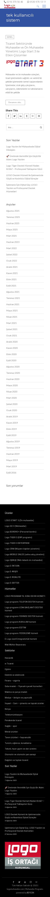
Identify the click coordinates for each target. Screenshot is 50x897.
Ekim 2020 (11, 354)
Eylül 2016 (11, 472)
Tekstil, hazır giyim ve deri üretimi (20, 749)
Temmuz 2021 (13, 298)
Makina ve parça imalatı (16, 692)
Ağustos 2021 (12, 291)
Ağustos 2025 (12, 210)
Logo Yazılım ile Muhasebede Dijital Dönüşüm (23, 148)
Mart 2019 (11, 466)
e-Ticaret (9, 664)
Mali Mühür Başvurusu (15, 645)
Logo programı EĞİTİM (15, 627)
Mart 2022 (11, 248)
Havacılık (9, 658)
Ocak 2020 (11, 410)
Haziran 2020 (12, 379)
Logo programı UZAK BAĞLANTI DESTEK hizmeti (24, 609)
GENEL (10, 37)
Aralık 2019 (12, 416)
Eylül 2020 (11, 360)
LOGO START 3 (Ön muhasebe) (19, 520)
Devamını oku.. (15, 102)
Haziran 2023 (12, 242)
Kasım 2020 (12, 348)
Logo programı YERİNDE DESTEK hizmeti (24, 616)
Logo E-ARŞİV (11, 571)
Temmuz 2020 (13, 372)
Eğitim (8, 669)
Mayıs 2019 (12, 460)
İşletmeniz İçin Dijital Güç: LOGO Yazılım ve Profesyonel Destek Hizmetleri (21, 188)
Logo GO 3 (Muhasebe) (15, 526)
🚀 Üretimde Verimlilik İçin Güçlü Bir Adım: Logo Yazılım (23, 158)
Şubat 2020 (11, 404)
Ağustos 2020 (12, 366)
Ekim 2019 (11, 429)
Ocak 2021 (11, 335)
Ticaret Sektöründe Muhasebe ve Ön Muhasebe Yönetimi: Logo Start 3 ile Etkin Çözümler (24, 49)
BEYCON (30, 892)
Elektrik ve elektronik (14, 675)
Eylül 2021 (11, 285)
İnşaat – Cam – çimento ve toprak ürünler (24, 703)
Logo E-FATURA (12, 566)
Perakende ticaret (13, 720)
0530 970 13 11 (38, 1)
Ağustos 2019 (12, 441)
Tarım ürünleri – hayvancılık (18, 737)
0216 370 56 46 (15, 1)
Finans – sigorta (12, 681)
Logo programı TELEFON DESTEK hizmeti (24, 602)
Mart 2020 (11, 397)
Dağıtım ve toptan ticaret (16, 760)
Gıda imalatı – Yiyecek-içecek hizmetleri (23, 686)
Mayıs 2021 (12, 310)
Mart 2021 (11, 323)
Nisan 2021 (11, 316)
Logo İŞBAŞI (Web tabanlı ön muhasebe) (24, 560)
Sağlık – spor (11, 726)
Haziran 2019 (12, 454)
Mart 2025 (11, 235)
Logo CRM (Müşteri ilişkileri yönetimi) (22, 549)
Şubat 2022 (11, 254)
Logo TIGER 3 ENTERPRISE (17, 543)
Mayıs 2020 (12, 385)
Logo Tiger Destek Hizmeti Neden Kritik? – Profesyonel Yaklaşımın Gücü (24, 167)
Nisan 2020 (11, 391)
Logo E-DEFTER (12, 583)
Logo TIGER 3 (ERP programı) (18, 537)
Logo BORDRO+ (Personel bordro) (20, 532)
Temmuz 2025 (13, 217)
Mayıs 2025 (12, 229)
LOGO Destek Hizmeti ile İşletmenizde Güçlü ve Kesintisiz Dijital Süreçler (24, 177)
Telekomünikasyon (13, 715)
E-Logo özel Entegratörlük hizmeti (21, 639)
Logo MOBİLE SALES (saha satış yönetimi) (24, 554)
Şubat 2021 (11, 329)
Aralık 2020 (12, 341)
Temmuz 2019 (13, 447)
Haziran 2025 (12, 223)
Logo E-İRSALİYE (13, 577)
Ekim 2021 (11, 279)
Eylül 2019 (11, 435)
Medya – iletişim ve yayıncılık (18, 698)
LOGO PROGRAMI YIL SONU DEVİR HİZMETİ (25, 596)
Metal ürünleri (11, 732)
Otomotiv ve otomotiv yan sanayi (20, 754)
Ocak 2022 (11, 260)
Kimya (8, 709)
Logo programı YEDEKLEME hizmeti (21, 633)
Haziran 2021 (12, 304)
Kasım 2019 (12, 422)
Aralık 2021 (12, 267)
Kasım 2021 (12, 273)
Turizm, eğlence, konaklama (18, 743)
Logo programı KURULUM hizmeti (20, 622)
